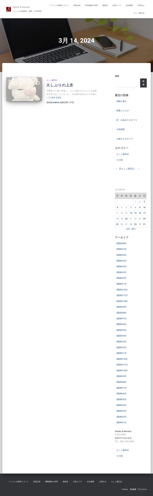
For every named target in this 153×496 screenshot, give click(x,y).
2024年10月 (122, 370)
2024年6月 (121, 393)
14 (131, 213)
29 (135, 224)
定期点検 (77, 5)
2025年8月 (121, 313)
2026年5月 (121, 261)
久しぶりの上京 (59, 84)
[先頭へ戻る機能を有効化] (147, 490)
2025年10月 (122, 301)
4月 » (133, 229)
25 (117, 224)
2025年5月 (121, 330)
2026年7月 (121, 249)
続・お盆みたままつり (126, 120)
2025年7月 (121, 318)
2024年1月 (121, 422)
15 (135, 213)
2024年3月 (121, 411)
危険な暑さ (121, 101)
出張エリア (116, 5)
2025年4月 (121, 336)
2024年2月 (121, 417)
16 (140, 213)
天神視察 (120, 129)
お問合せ (140, 5)
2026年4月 (121, 266)
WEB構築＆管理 (91, 5)
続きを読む (56, 97)
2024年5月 (121, 399)
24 (144, 219)
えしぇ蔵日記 (139, 13)
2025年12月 (122, 289)
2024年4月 (121, 405)
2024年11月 (122, 365)
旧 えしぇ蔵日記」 (127, 168)
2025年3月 (121, 341)
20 (126, 219)
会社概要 (129, 5)
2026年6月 (121, 255)
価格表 (105, 5)
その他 (119, 160)
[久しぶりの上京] (24, 89)
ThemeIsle (142, 489)
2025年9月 (121, 307)
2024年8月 (121, 382)
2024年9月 (121, 376)
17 (144, 213)
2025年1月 (121, 353)
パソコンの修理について (59, 5)
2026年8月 (121, 243)
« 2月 (127, 229)
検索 (117, 76)
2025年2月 (121, 347)
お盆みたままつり (124, 138)
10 (144, 207)
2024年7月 (121, 388)
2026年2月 (121, 278)
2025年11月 (122, 295)
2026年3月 (121, 272)
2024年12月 (122, 359)
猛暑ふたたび (122, 110)
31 (144, 224)
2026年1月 (121, 284)
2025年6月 (121, 324)
